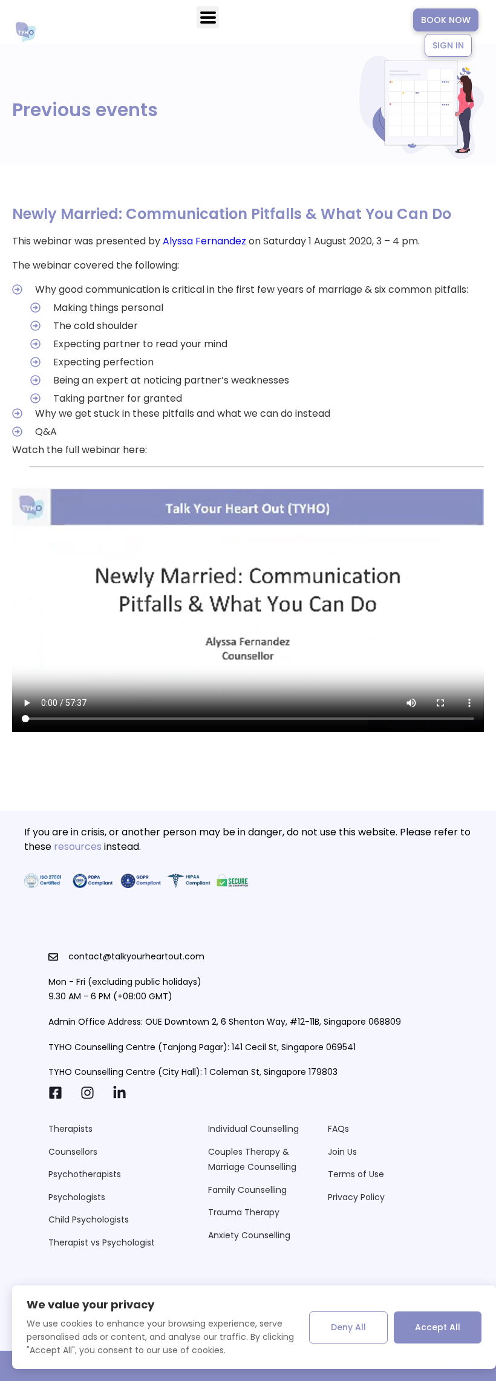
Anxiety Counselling (249, 1235)
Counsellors (72, 1152)
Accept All (437, 1327)
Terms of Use (356, 1174)
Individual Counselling (253, 1129)
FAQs (338, 1129)
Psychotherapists (84, 1174)
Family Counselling (247, 1190)
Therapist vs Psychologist (101, 1242)
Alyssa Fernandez (204, 241)
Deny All (348, 1327)
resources (78, 847)
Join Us (342, 1152)
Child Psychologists (88, 1219)
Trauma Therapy (243, 1212)
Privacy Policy (356, 1197)
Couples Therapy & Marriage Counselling (252, 1159)
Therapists (70, 1129)
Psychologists (76, 1197)
